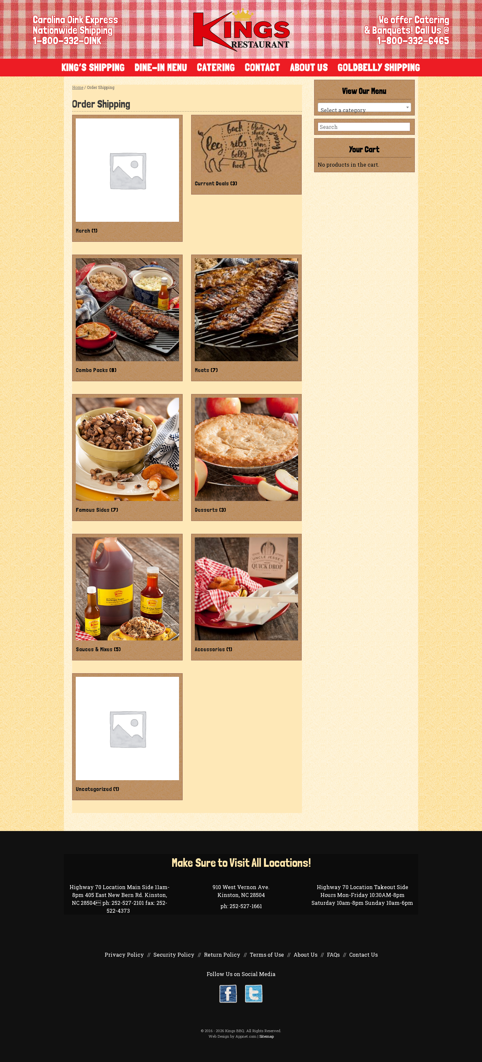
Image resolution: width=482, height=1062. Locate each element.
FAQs (333, 954)
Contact (262, 67)
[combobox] (364, 107)
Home (77, 87)
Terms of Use (267, 954)
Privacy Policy (124, 954)
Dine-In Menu (161, 67)
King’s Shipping (93, 67)
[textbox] (364, 110)
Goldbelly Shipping (379, 67)
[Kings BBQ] (241, 29)
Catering (216, 67)
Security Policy (173, 954)
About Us (309, 67)
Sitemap (266, 1036)
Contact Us (363, 954)
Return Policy (222, 954)
